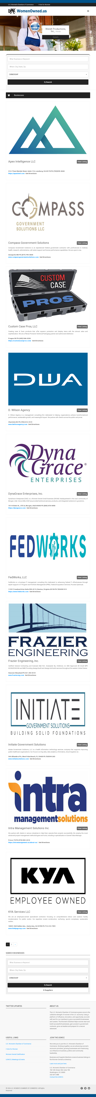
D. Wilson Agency (19, 410)
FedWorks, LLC (17, 577)
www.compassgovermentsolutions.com (23, 257)
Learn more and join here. (58, 1063)
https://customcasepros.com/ (19, 341)
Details (55, 35)
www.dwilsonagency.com (18, 424)
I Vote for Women (44, 4)
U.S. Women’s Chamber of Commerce (18, 1044)
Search (49, 82)
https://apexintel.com (16, 173)
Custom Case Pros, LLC (22, 326)
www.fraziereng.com (16, 675)
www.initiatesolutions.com (18, 759)
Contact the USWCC (56, 1077)
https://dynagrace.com (17, 508)
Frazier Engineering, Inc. (23, 661)
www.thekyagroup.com (17, 928)
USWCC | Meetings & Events (15, 1059)
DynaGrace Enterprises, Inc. (25, 493)
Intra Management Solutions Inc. (28, 828)
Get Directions (31, 173)
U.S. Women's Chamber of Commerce (20, 4)
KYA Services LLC (19, 911)
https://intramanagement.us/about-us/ (23, 842)
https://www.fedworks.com (18, 591)
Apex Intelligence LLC (21, 161)
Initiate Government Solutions (27, 744)
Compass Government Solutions (28, 242)
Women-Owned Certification (15, 1054)
